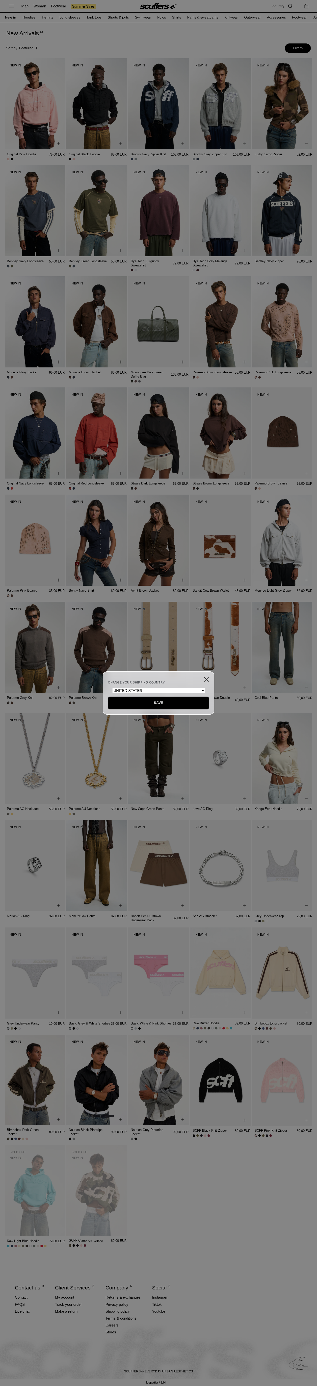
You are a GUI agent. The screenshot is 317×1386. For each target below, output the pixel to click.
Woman (39, 6)
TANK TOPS (94, 17)
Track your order (68, 1304)
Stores (111, 1332)
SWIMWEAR (143, 17)
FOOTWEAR (299, 17)
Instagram (160, 1297)
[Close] (206, 679)
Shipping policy (118, 1311)
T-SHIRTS (47, 17)
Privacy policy (117, 1304)
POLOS (161, 17)
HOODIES (29, 17)
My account (64, 1297)
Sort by (19, 48)
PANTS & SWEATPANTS (202, 17)
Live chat (22, 1311)
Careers (112, 1325)
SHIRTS (176, 17)
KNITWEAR (231, 17)
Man (24, 6)
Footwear (58, 6)
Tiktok (157, 1304)
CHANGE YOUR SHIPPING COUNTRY (136, 682)
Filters (298, 48)
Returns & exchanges (123, 1297)
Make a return (66, 1311)
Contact (21, 1297)
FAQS (20, 1304)
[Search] (290, 6)
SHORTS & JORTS (118, 17)
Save (158, 703)
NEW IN (10, 17)
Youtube (158, 1311)
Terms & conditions (121, 1318)
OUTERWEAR (252, 17)
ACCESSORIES (276, 17)
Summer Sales (83, 6)
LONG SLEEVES (69, 17)
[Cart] (306, 6)
